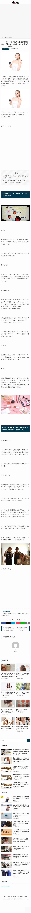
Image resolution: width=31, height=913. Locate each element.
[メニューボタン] (2, 2)
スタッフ (14, 613)
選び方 (7, 615)
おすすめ (5, 613)
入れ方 (26, 613)
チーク (19, 613)
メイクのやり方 (6, 48)
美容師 (3, 615)
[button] (3, 623)
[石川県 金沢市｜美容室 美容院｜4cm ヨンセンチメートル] (15, 2)
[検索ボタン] (29, 2)
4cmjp (15, 651)
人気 (23, 613)
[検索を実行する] (28, 740)
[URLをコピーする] (27, 623)
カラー (9, 613)
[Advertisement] (15, 20)
